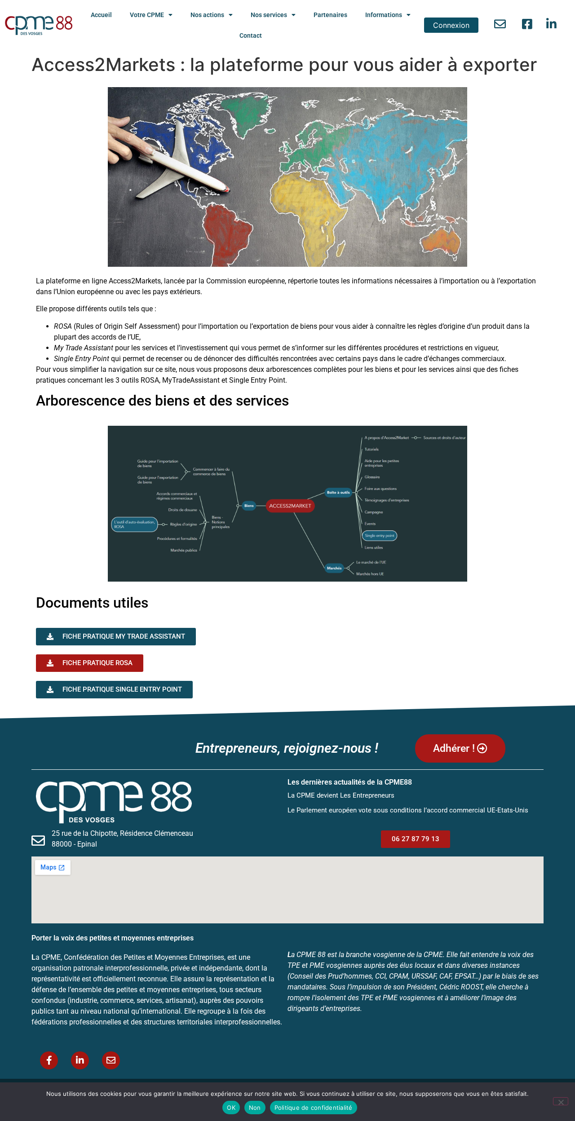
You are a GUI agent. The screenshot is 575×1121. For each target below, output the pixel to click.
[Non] (560, 1101)
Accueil (101, 14)
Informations (383, 14)
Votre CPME (147, 14)
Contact (250, 35)
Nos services (269, 14)
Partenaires (330, 14)
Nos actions (207, 14)
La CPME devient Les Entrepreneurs (341, 795)
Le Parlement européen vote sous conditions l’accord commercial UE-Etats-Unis (408, 810)
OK (231, 1107)
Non (255, 1107)
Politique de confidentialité (313, 1107)
